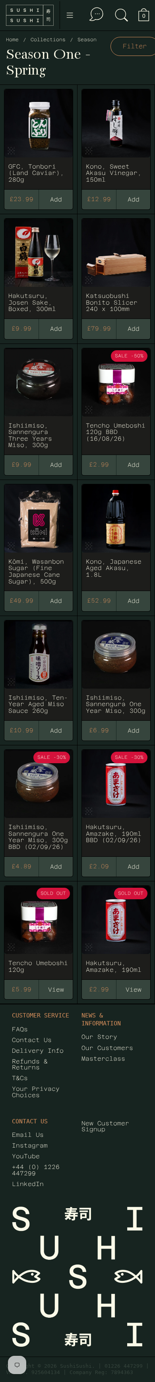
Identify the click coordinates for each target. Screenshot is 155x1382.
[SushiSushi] (30, 15)
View (56, 989)
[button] (121, 15)
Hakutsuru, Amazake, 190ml (116, 928)
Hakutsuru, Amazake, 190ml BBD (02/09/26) (116, 799)
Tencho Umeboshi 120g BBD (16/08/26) (116, 398)
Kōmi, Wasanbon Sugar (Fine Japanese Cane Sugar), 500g (38, 534)
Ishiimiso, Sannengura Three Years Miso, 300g (38, 398)
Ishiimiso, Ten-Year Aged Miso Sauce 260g (38, 666)
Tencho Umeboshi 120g (38, 928)
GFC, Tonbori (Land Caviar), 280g (38, 135)
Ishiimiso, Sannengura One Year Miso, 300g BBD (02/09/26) (38, 799)
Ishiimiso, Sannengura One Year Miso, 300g (116, 666)
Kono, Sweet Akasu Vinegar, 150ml (116, 135)
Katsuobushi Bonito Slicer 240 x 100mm (116, 264)
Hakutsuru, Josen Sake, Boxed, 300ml (38, 264)
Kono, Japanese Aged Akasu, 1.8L (116, 534)
